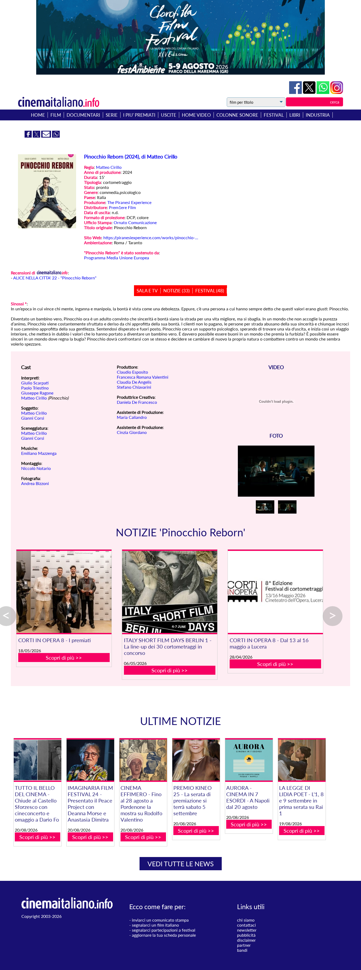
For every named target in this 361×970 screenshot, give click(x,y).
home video (196, 115)
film (55, 115)
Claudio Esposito (132, 371)
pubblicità (246, 934)
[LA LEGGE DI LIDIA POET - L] (302, 760)
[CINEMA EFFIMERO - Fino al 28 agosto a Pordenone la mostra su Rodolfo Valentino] (143, 760)
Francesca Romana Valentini (142, 376)
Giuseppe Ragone (37, 392)
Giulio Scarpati (35, 382)
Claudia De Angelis (134, 381)
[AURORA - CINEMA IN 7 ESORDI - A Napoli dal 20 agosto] (249, 760)
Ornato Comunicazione (135, 222)
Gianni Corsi (32, 417)
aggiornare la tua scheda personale (164, 934)
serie (112, 115)
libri (294, 115)
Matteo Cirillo (109, 167)
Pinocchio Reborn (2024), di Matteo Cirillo (130, 157)
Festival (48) (209, 290)
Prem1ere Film (122, 207)
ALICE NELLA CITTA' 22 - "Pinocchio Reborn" (54, 277)
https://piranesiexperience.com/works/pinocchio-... (150, 237)
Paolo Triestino (35, 387)
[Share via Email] (46, 135)
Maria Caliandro (132, 417)
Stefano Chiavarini (134, 386)
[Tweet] (310, 92)
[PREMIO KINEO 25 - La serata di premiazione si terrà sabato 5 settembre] (196, 760)
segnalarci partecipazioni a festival (163, 929)
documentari (83, 115)
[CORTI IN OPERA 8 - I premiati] (64, 592)
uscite (168, 115)
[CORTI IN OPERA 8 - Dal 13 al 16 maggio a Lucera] (275, 592)
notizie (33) (176, 290)
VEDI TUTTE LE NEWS (180, 864)
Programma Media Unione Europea (116, 257)
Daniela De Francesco (137, 402)
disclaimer (246, 939)
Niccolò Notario (36, 468)
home (38, 115)
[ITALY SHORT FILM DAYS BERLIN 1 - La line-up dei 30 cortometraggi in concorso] (169, 592)
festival (274, 115)
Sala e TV (147, 290)
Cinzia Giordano (132, 432)
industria (318, 115)
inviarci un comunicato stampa (160, 919)
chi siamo (245, 919)
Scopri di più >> (64, 657)
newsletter (247, 929)
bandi (242, 950)
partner (244, 945)
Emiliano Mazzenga (39, 453)
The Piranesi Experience (129, 202)
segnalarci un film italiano (155, 924)
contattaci (246, 924)
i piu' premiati (139, 115)
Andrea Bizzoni (35, 483)
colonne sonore (237, 115)
